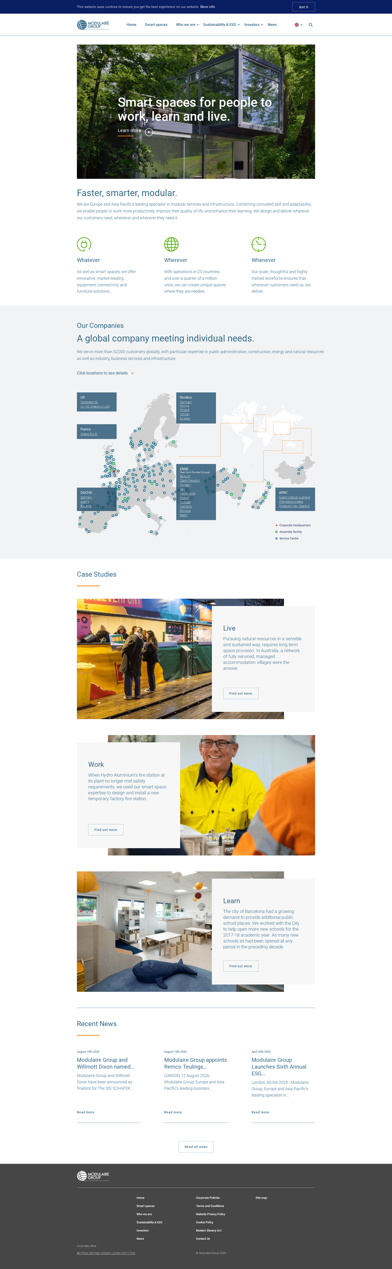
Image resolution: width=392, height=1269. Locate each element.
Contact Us (203, 1238)
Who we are (144, 1214)
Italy (182, 489)
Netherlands (187, 493)
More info (207, 7)
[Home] (93, 25)
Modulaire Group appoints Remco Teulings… (195, 1063)
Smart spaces (146, 1206)
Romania (186, 506)
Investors (143, 1230)
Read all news (196, 1147)
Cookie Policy (204, 1222)
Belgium (185, 476)
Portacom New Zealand (294, 506)
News (140, 1238)
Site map (261, 1197)
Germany (86, 497)
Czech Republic (190, 480)
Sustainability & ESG (149, 1222)
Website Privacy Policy (210, 1214)
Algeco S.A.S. (89, 434)
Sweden (185, 418)
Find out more (240, 693)
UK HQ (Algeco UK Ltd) (95, 406)
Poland (184, 497)
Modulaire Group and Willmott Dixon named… (105, 1063)
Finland (184, 409)
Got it (304, 7)
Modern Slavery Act (208, 1230)
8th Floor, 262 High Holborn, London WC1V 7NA (106, 1253)
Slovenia (86, 506)
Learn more (129, 130)
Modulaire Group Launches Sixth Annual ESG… (279, 1067)
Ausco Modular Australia (294, 497)
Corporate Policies (208, 1197)
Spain (183, 515)
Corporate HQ (89, 402)
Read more (86, 1112)
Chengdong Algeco (291, 501)
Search (310, 24)
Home (140, 1197)
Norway (185, 414)
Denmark (186, 402)
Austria (85, 501)
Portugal (185, 502)
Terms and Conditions (210, 1206)
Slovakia (185, 510)
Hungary (185, 484)
